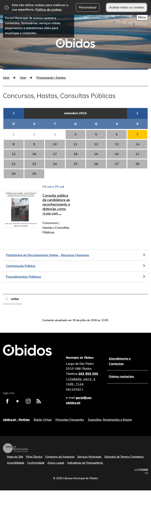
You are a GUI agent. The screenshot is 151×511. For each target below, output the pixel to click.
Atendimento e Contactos (120, 361)
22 (14, 164)
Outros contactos (121, 376)
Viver (23, 78)
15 (14, 154)
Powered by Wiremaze (141, 471)
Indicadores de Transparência (85, 463)
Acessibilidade (15, 463)
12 (96, 144)
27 (117, 164)
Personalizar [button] (88, 7)
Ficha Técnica (34, 457)
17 (55, 154)
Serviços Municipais (89, 457)
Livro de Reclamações (15, 448)
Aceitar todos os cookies (126, 7)
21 (137, 154)
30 (34, 174)
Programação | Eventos (51, 78)
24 (55, 164)
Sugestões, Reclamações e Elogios (110, 420)
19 (96, 154)
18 (75, 154)
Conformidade (35, 463)
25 (75, 164)
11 (75, 144)
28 (137, 164)
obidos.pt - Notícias (16, 420)
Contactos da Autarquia (59, 457)
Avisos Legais (55, 463)
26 (96, 164)
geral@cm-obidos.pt (79, 400)
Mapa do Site (15, 457)
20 (117, 154)
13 (117, 144)
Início (6, 78)
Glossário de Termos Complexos (124, 457)
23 (34, 164)
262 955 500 (82, 381)
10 (55, 144)
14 (137, 144)
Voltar (15, 299)
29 (14, 174)
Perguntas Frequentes (69, 420)
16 (34, 154)
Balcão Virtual (43, 420)
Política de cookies (48, 9)
